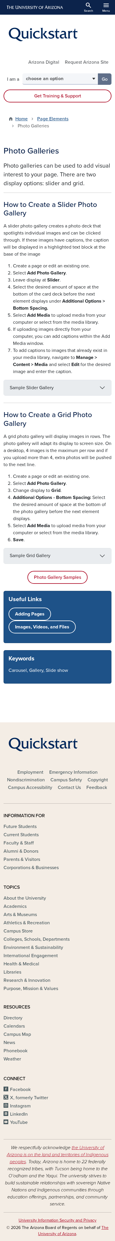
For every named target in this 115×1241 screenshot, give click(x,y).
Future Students (20, 826)
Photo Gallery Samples (57, 577)
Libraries (12, 972)
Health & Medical (21, 964)
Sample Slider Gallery (32, 388)
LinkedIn (19, 1114)
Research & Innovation (27, 980)
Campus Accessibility (30, 787)
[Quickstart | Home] (57, 34)
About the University (25, 898)
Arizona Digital (43, 62)
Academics (15, 906)
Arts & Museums (20, 915)
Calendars (14, 1026)
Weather (12, 1059)
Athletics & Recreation (27, 923)
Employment (30, 772)
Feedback (96, 787)
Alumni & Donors (21, 851)
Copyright (98, 780)
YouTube (19, 1122)
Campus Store (18, 931)
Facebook (20, 1089)
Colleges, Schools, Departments (37, 939)
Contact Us (69, 787)
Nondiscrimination (26, 780)
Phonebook (15, 1051)
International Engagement (31, 956)
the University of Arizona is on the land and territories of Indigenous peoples (58, 1155)
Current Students (21, 835)
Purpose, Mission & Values (31, 989)
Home (21, 119)
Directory (13, 1018)
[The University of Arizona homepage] (34, 7)
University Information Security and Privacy (57, 1220)
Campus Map (17, 1034)
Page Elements (52, 119)
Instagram (20, 1106)
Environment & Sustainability (33, 947)
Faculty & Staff (19, 843)
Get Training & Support (57, 96)
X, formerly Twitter (29, 1098)
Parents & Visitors (22, 859)
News (9, 1043)
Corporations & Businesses (31, 868)
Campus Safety (66, 780)
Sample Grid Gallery (30, 556)
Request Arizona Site (87, 62)
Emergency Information (73, 772)
